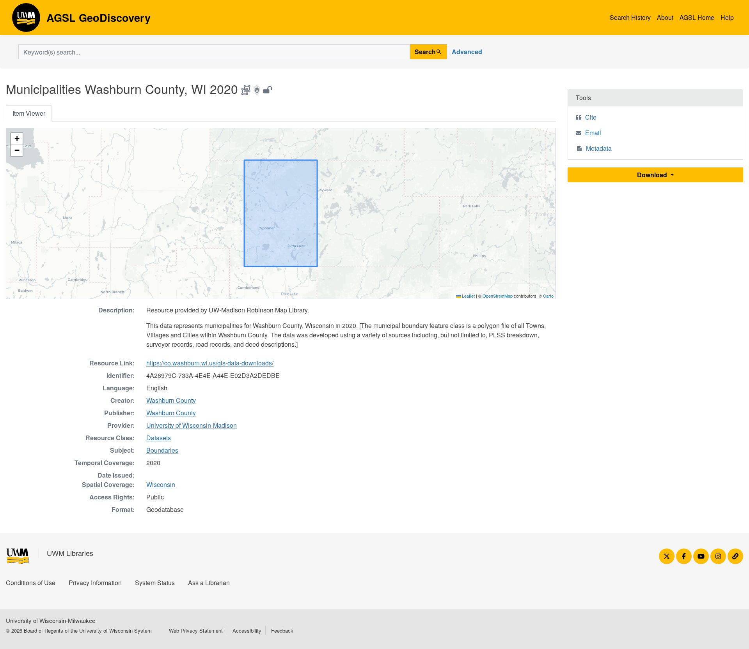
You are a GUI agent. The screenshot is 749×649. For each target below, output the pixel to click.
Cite (590, 117)
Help (727, 17)
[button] (17, 139)
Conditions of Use (30, 582)
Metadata (599, 148)
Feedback (282, 630)
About (665, 17)
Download (653, 174)
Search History (630, 17)
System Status (155, 582)
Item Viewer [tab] (28, 113)
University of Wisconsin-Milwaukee (50, 620)
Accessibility (247, 630)
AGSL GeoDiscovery (26, 20)
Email (593, 132)
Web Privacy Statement (196, 630)
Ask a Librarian (209, 582)
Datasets (158, 437)
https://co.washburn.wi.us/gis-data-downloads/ (209, 362)
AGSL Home (697, 17)
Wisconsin (160, 484)
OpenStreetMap (498, 296)
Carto (548, 296)
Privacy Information (95, 582)
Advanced (467, 51)
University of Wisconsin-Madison (191, 425)
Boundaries (162, 450)
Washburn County (171, 400)
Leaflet (468, 296)
